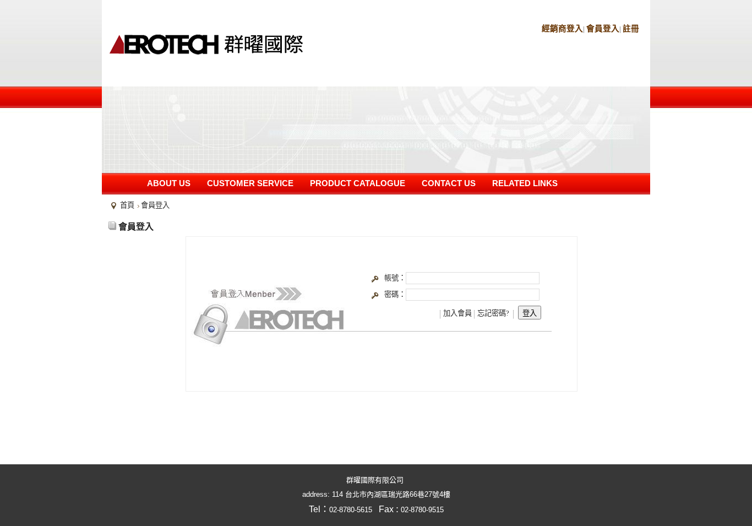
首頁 (127, 205)
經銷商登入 (562, 28)
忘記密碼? (493, 313)
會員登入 (602, 28)
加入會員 (457, 313)
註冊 (631, 28)
